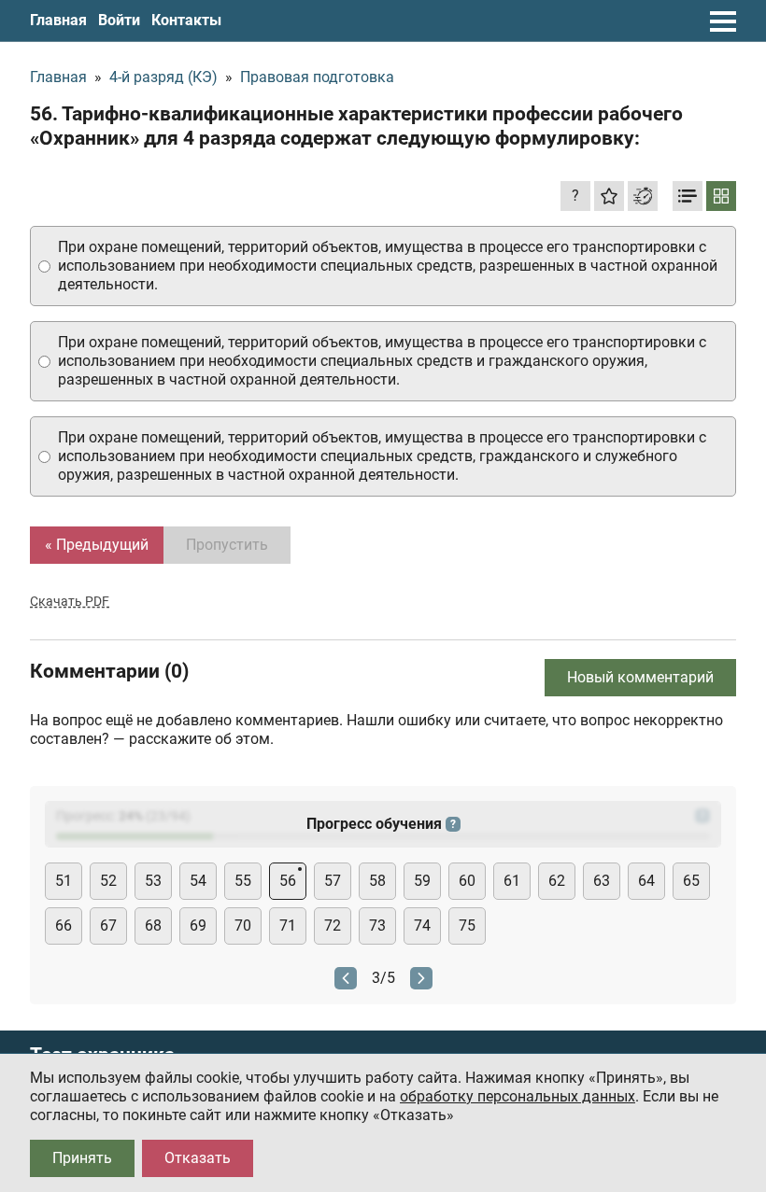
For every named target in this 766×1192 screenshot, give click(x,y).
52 (108, 881)
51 (63, 881)
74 (422, 925)
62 (556, 881)
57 (332, 881)
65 (691, 881)
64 (646, 881)
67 (108, 925)
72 (332, 925)
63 (601, 881)
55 (242, 881)
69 (198, 925)
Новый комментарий (640, 677)
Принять (82, 1158)
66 (63, 925)
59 (422, 881)
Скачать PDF (69, 601)
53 (153, 881)
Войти (119, 20)
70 (242, 925)
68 (153, 925)
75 (467, 925)
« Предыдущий (97, 545)
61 (512, 881)
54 (198, 881)
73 (377, 925)
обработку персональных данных (517, 1096)
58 (377, 881)
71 (287, 925)
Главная (58, 20)
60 (467, 881)
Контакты (186, 20)
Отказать (197, 1158)
